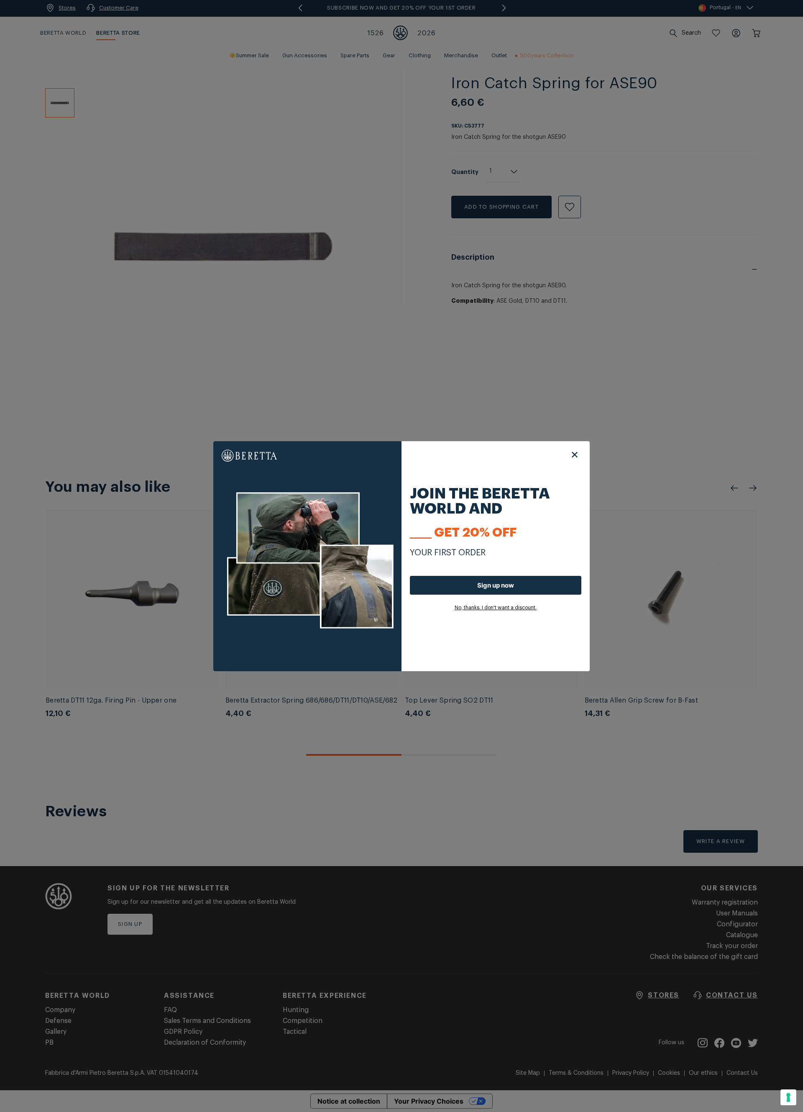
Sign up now (495, 585)
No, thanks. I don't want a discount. (496, 607)
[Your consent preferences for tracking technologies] (788, 1097)
